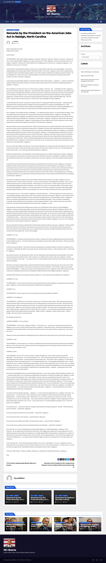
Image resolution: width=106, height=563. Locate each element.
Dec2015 (11, 495)
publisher (16, 41)
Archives (83, 54)
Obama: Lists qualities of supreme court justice (89, 526)
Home (7, 21)
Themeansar (28, 559)
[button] (98, 21)
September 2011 (10, 29)
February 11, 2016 (87, 528)
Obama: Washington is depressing (90, 72)
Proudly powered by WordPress (10, 559)
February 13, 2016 (37, 528)
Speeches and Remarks (19, 522)
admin (17, 502)
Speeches (17, 29)
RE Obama (53, 13)
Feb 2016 (11, 522)
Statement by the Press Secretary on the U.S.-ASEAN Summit (40, 499)
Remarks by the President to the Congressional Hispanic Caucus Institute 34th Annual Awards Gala (58, 464)
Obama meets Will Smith (87, 75)
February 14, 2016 (12, 528)
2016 (7, 522)
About (14, 21)
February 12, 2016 (62, 528)
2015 (7, 495)
